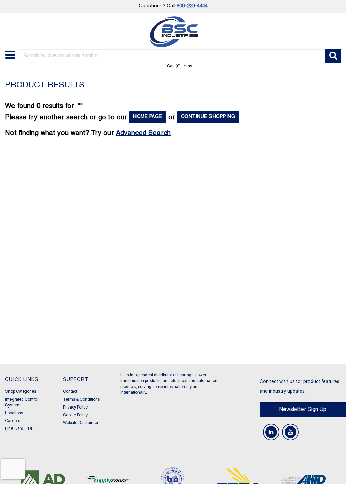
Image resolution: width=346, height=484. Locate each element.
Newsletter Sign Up (302, 409)
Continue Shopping (208, 117)
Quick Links (22, 380)
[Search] (333, 56)
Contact (70, 391)
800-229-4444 (192, 6)
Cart (179, 66)
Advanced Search (143, 133)
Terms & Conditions (81, 399)
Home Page (147, 117)
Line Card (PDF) (20, 429)
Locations (14, 413)
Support (76, 380)
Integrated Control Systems (21, 402)
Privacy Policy (75, 407)
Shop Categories (20, 391)
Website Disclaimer (80, 423)
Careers (12, 421)
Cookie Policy (75, 415)
